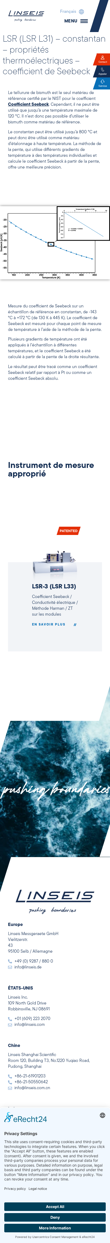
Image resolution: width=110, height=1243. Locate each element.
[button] (70, 12)
